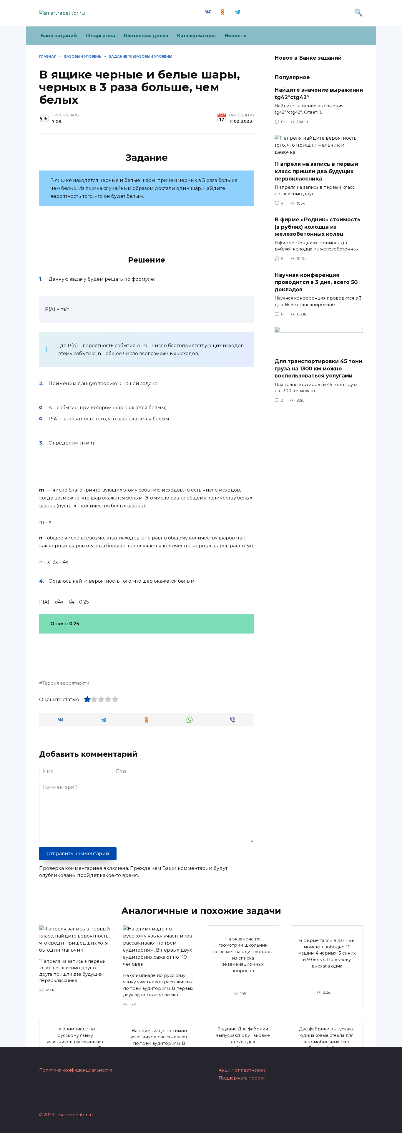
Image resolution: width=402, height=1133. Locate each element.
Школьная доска (146, 36)
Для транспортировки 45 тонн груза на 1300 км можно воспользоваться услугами (318, 368)
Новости (236, 36)
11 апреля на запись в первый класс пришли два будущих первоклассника (316, 171)
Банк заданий (59, 36)
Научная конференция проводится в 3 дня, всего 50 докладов (316, 282)
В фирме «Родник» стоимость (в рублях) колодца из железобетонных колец (318, 226)
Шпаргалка (100, 36)
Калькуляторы (196, 36)
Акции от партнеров (242, 1070)
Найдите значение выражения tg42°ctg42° (319, 93)
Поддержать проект (242, 1078)
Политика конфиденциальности (75, 1070)
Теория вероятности (65, 683)
